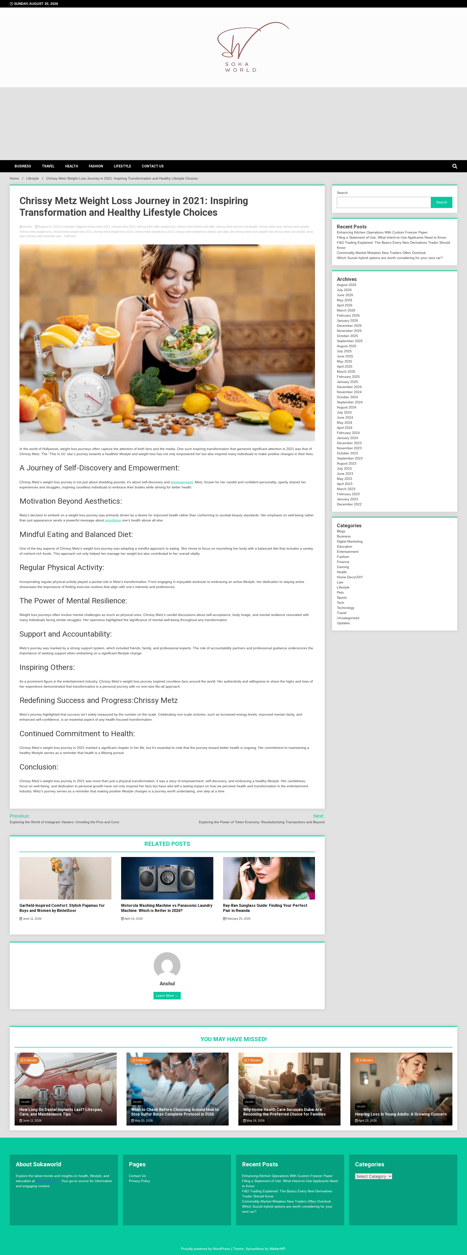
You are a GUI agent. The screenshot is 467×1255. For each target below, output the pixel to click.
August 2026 (346, 285)
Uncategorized (348, 618)
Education (344, 546)
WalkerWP (277, 1249)
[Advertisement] (233, 124)
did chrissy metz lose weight (248, 232)
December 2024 (349, 387)
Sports (342, 597)
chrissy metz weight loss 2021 (72, 232)
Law (340, 582)
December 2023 (349, 443)
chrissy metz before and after (196, 226)
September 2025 (350, 341)
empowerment (182, 482)
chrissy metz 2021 (98, 226)
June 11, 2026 (32, 918)
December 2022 (349, 504)
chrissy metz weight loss (35, 232)
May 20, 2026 (143, 1120)
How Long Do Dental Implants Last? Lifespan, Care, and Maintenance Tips (60, 1112)
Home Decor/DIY (350, 577)
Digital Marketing (350, 541)
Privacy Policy (139, 1181)
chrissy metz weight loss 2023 (154, 232)
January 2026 (347, 320)
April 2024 (344, 428)
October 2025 (347, 336)
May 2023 (344, 479)
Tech (340, 603)
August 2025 (346, 346)
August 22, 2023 (49, 226)
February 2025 (348, 377)
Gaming (343, 567)
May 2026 (344, 300)
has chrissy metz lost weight (287, 232)
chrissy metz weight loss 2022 (113, 232)
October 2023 (347, 453)
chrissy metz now (270, 226)
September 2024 (350, 402)
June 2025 (345, 356)
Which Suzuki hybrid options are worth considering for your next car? (390, 258)
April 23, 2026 (367, 1120)
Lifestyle (122, 166)
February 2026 (348, 315)
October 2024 (347, 397)
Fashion (96, 166)
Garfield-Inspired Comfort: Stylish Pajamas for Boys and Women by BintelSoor (62, 908)
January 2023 (347, 499)
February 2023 (348, 494)
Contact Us (153, 166)
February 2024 (348, 433)
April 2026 (344, 305)
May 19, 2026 (255, 1120)
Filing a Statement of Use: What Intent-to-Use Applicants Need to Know (391, 237)
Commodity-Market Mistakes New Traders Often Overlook (381, 253)
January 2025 (347, 382)
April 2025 (344, 366)
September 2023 (350, 458)
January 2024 (347, 438)
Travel (48, 166)
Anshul (27, 226)
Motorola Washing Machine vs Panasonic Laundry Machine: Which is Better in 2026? (166, 908)
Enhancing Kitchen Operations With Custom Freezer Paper (382, 232)
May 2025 (344, 361)
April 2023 (344, 484)
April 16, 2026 (133, 918)
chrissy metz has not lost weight (237, 226)
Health (71, 166)
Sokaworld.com (47, 1181)
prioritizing (113, 520)
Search (342, 193)
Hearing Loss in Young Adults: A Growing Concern (401, 1114)
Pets (340, 592)
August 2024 (346, 407)
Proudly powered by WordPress (206, 1249)
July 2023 (344, 468)
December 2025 (349, 326)
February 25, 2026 (238, 918)
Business (23, 166)
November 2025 (349, 331)
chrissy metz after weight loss (156, 226)
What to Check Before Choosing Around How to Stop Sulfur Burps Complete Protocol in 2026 (175, 1112)
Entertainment (348, 552)
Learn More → (167, 995)
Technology (345, 608)
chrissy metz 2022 (123, 226)
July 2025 (344, 351)
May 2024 (344, 422)
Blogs (341, 531)
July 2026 (344, 290)
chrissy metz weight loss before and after (202, 232)
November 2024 (349, 392)
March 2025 (346, 371)
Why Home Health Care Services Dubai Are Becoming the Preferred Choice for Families (284, 1112)
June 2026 (345, 295)
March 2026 (346, 310)
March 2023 (346, 489)
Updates (343, 623)
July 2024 (344, 412)
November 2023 (349, 448)
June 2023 (345, 474)
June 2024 (345, 417)
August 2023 (346, 463)
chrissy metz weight (296, 226)
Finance (343, 562)
